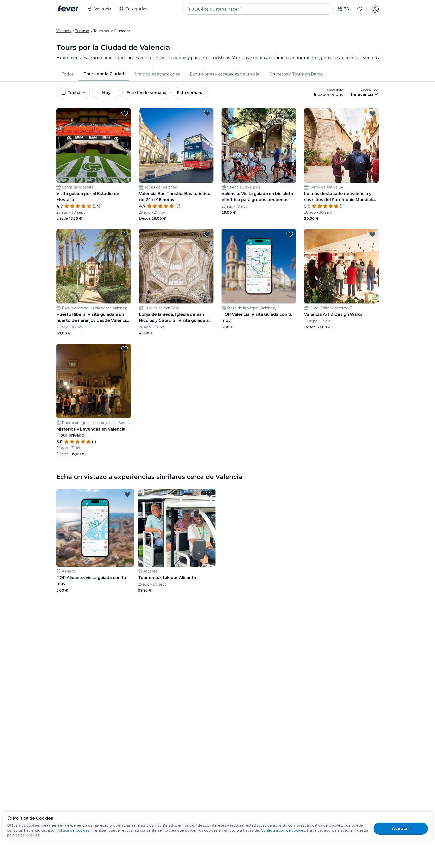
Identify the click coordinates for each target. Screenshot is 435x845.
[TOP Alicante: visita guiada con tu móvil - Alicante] (95, 528)
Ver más (371, 57)
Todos (67, 74)
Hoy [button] (106, 92)
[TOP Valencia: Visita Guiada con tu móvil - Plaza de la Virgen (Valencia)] (259, 266)
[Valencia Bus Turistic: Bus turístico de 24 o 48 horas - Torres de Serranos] (176, 145)
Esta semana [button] (190, 92)
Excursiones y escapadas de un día (224, 74)
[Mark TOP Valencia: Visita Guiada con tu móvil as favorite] (289, 234)
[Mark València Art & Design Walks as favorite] (372, 234)
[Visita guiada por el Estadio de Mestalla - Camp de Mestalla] (93, 145)
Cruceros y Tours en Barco (296, 74)
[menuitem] (67, 74)
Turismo (82, 31)
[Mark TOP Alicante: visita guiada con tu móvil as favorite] (127, 494)
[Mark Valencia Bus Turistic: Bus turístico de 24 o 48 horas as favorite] (207, 113)
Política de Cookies (72, 830)
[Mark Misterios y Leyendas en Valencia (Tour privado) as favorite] (124, 349)
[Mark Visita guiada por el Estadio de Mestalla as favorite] (124, 113)
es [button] (346, 9)
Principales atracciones (157, 74)
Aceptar (400, 828)
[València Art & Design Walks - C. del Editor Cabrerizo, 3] (341, 266)
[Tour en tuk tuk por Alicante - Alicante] (176, 528)
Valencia (63, 31)
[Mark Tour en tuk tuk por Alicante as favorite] (209, 494)
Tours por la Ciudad (104, 73)
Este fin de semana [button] (146, 92)
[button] (112, 30)
